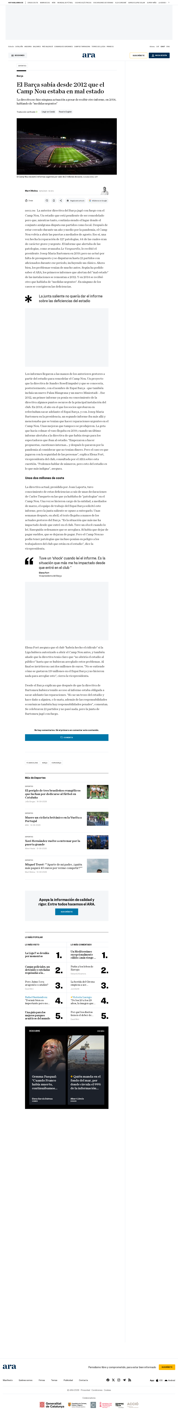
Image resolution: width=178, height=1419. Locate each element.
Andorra (28, 46)
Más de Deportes (35, 777)
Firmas (42, 1380)
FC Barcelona (32, 763)
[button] (169, 2)
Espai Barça (56, 763)
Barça (44, 763)
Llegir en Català (48, 111)
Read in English (65, 111)
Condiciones (97, 1390)
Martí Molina (31, 190)
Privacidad (85, 1390)
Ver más (100, 1031)
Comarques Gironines (63, 46)
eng (168, 46)
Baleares (37, 46)
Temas (54, 1380)
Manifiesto (8, 1380)
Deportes (22, 66)
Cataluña (19, 46)
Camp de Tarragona (82, 46)
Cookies (107, 1390)
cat (157, 46)
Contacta (83, 1380)
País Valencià (47, 46)
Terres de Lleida (98, 46)
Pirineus (110, 46)
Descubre (34, 1031)
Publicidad (68, 1380)
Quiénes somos (25, 1380)
